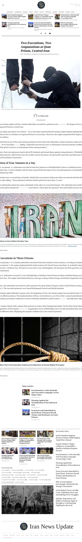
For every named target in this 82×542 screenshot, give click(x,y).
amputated (62, 124)
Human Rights (27, 54)
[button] (3, 5)
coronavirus (24, 187)
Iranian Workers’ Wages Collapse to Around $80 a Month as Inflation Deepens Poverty (43, 16)
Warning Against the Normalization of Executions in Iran (17, 24)
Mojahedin (23, 309)
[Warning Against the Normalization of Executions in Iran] (4, 24)
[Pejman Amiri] (35, 116)
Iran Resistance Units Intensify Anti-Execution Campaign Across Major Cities (70, 16)
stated (16, 144)
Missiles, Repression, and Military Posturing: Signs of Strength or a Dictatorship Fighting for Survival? (66, 501)
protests (63, 298)
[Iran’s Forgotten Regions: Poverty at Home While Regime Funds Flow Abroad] (4, 16)
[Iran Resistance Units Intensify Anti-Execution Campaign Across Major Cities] (57, 16)
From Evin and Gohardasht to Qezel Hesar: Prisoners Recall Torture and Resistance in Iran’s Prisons (43, 25)
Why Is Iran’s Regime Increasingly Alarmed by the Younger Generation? (69, 24)
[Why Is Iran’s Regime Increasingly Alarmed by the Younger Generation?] (57, 24)
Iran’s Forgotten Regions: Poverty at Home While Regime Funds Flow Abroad (17, 16)
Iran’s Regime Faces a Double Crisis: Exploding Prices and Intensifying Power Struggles (67, 492)
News (21, 54)
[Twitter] (45, 33)
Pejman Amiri (44, 116)
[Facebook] (41, 33)
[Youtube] (50, 33)
